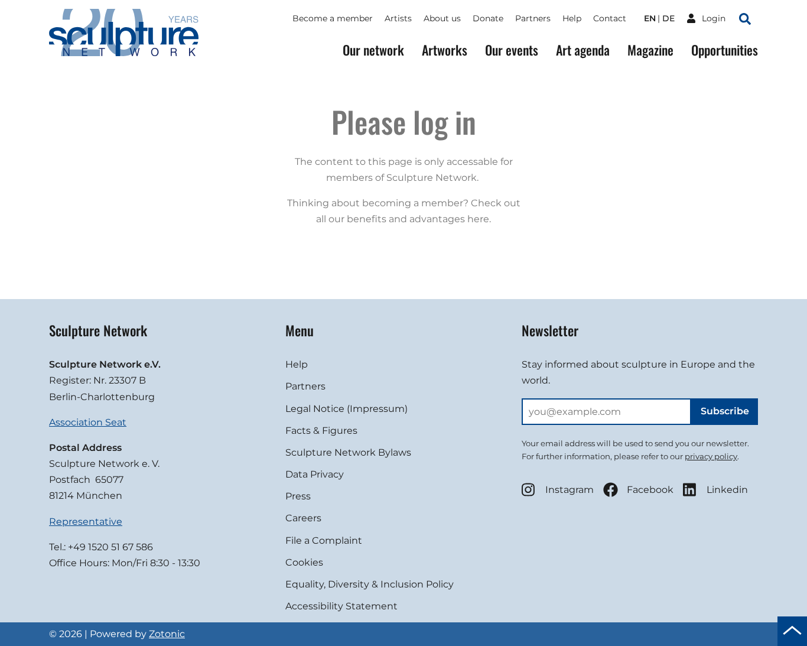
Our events (511, 50)
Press (298, 496)
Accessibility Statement (341, 606)
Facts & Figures (321, 430)
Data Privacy (314, 474)
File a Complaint (323, 540)
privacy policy (711, 456)
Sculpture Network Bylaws (348, 452)
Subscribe (725, 411)
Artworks (444, 50)
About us (442, 18)
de (668, 18)
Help (571, 18)
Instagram (569, 489)
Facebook (650, 489)
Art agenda (583, 50)
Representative (85, 521)
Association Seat (87, 422)
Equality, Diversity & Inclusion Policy (369, 584)
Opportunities (724, 50)
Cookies (304, 562)
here (478, 219)
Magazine (650, 50)
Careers (303, 518)
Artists (398, 18)
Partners (533, 18)
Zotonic (167, 633)
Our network (373, 50)
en (650, 18)
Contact (609, 18)
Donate (488, 18)
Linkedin (727, 489)
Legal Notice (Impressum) (346, 408)
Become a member (332, 18)
